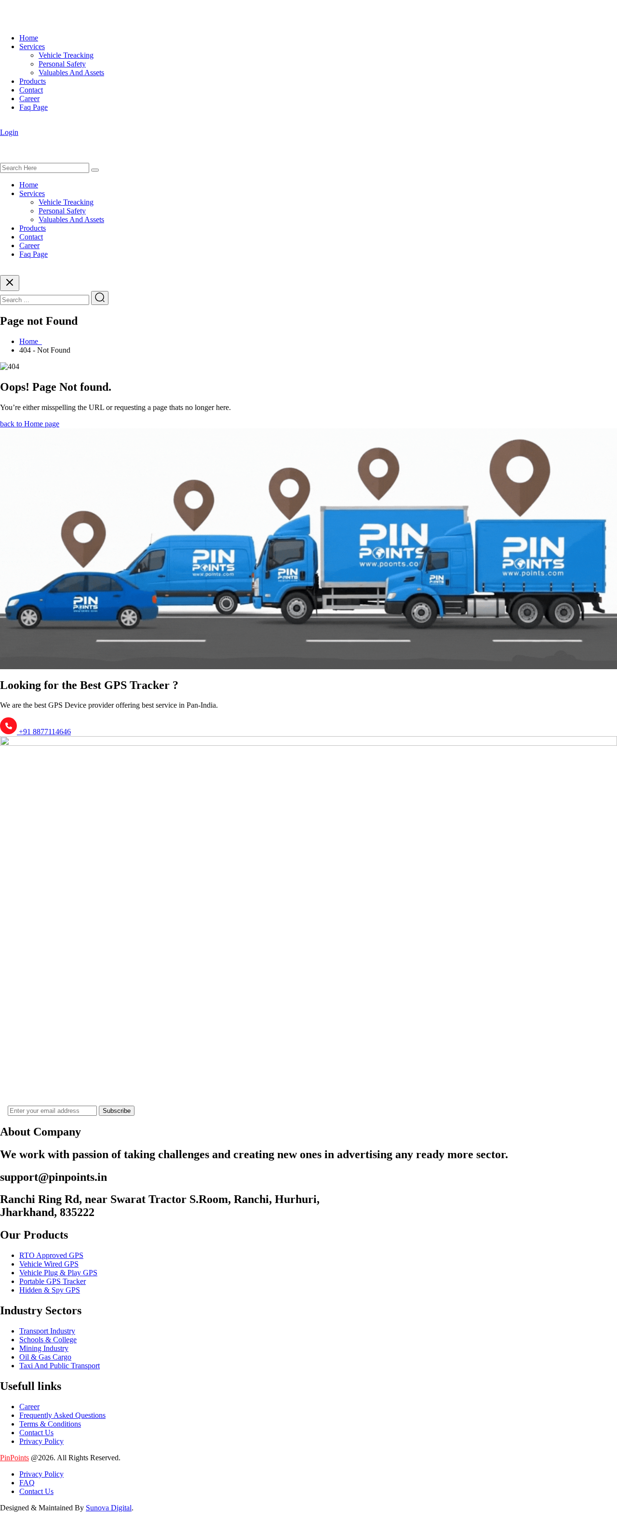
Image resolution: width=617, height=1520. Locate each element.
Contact (31, 90)
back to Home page (29, 424)
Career (29, 98)
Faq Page (33, 107)
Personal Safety (62, 64)
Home (28, 38)
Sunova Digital (109, 1508)
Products (32, 81)
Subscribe (117, 1110)
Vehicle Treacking (66, 55)
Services (32, 46)
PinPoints (14, 1458)
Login (9, 132)
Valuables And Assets (71, 72)
